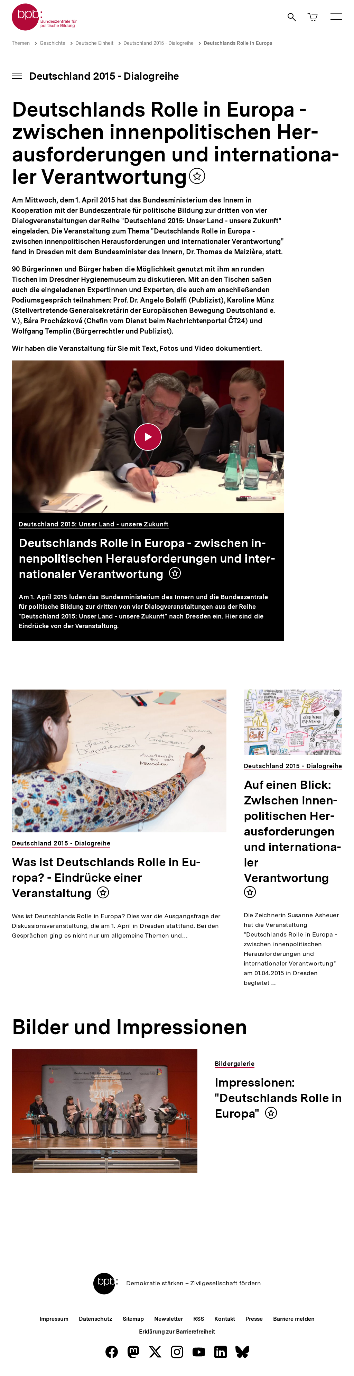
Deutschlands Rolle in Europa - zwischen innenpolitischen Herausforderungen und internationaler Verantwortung (147, 558)
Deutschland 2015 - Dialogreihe (158, 43)
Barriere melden (294, 1319)
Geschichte (52, 43)
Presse (253, 1319)
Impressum (54, 1319)
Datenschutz (95, 1319)
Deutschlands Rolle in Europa (238, 43)
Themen (21, 43)
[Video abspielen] (148, 437)
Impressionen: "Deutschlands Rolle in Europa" (278, 1098)
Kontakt (224, 1319)
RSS (198, 1319)
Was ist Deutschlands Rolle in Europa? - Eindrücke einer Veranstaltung (106, 877)
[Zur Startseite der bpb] (44, 28)
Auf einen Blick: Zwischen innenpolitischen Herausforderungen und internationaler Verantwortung (293, 831)
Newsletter (168, 1319)
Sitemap (133, 1319)
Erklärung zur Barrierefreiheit (177, 1331)
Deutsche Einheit (94, 43)
